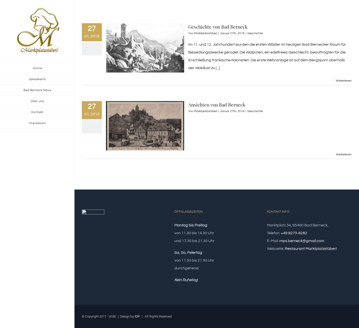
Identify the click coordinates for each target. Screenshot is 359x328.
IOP (137, 316)
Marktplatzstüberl (205, 33)
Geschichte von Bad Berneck (217, 26)
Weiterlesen (344, 80)
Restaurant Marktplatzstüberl (311, 249)
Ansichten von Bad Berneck (216, 104)
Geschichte (255, 33)
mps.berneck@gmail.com (301, 241)
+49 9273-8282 (294, 233)
